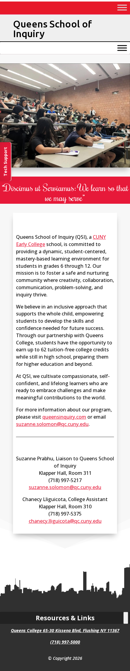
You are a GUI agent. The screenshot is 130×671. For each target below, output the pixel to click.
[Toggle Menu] (122, 7)
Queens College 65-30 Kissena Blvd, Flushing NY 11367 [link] (65, 630)
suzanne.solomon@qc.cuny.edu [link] (52, 424)
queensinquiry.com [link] (64, 417)
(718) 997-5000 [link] (65, 642)
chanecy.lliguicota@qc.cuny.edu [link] (65, 521)
